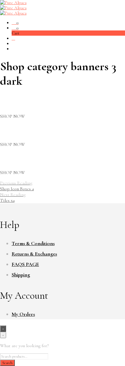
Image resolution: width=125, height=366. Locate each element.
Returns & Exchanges (34, 254)
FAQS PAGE (25, 264)
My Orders (23, 314)
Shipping (21, 274)
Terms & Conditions (33, 243)
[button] (15, 22)
